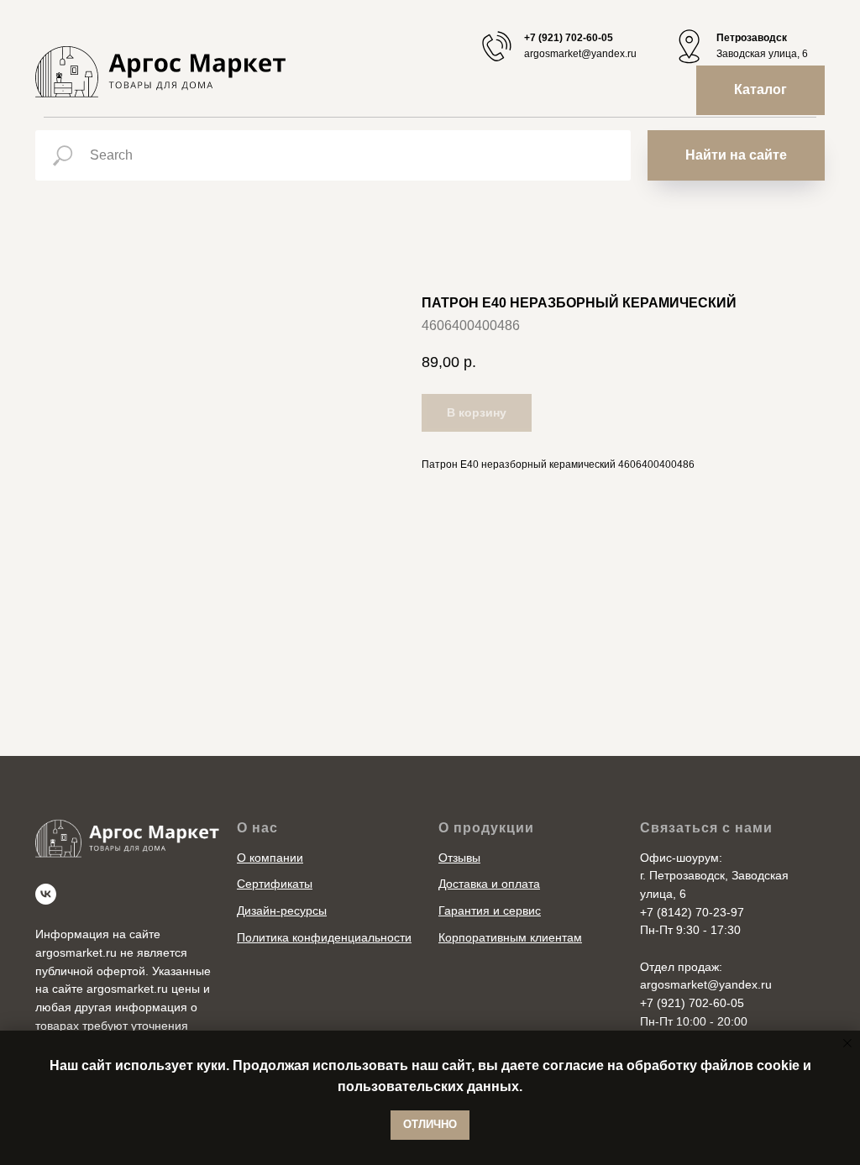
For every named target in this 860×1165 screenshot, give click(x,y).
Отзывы (459, 857)
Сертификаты (274, 883)
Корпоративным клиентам (510, 937)
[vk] (45, 894)
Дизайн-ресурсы (282, 910)
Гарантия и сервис (489, 910)
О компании (270, 857)
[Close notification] (847, 1043)
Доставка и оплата (489, 883)
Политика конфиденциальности (324, 937)
